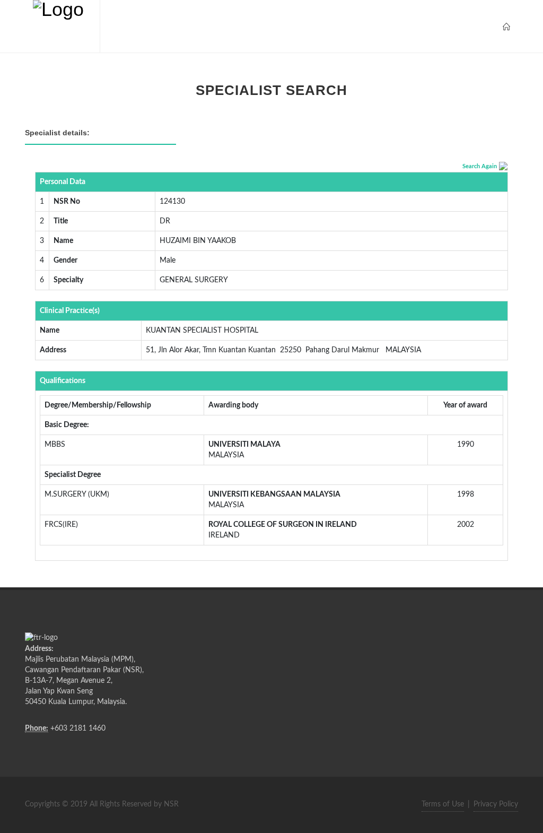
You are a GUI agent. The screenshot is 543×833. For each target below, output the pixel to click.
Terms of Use (443, 804)
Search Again (479, 166)
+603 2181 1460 (78, 728)
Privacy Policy (496, 804)
